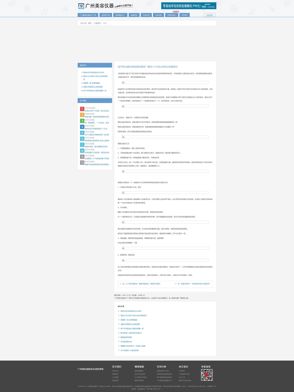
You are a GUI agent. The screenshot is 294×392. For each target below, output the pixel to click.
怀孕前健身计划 (126, 341)
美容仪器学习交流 (163, 371)
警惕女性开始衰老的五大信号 (131, 311)
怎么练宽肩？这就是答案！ (130, 350)
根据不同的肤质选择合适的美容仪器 (97, 164)
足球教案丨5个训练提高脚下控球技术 (97, 158)
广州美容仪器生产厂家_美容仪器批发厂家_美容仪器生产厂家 (106, 6)
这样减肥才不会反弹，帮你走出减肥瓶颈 (97, 152)
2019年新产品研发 (140, 377)
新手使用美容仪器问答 (164, 377)
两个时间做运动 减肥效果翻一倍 (132, 328)
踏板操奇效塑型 (126, 337)
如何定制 (158, 386)
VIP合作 (184, 15)
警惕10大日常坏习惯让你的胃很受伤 (134, 315)
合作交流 (146, 15)
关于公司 (182, 377)
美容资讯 (134, 15)
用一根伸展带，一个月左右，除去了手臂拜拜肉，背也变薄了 (97, 122)
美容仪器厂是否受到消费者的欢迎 (97, 116)
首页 (89, 23)
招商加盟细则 (138, 371)
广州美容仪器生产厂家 (88, 15)
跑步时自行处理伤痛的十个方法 (96, 128)
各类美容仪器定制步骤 (164, 374)
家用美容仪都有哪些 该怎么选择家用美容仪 (97, 140)
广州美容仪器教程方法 (164, 380)
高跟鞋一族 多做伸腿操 (129, 320)
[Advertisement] (147, 43)
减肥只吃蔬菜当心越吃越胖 (130, 324)
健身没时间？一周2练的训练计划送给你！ (196, 283)
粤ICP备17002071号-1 (153, 389)
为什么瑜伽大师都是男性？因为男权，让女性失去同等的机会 (97, 134)
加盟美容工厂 (120, 15)
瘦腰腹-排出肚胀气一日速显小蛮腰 (133, 346)
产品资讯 (97, 23)
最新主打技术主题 (185, 380)
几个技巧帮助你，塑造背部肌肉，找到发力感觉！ (143, 283)
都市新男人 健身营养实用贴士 (131, 333)
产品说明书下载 (184, 374)
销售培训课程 (138, 380)
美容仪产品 (106, 15)
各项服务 (178, 386)
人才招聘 (115, 377)
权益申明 (115, 380)
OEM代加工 (171, 15)
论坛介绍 (115, 371)
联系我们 (115, 374)
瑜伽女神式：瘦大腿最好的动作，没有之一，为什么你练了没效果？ (97, 146)
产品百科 (182, 371)
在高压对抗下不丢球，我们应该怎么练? (97, 111)
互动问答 (158, 15)
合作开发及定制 (139, 374)
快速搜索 (209, 15)
